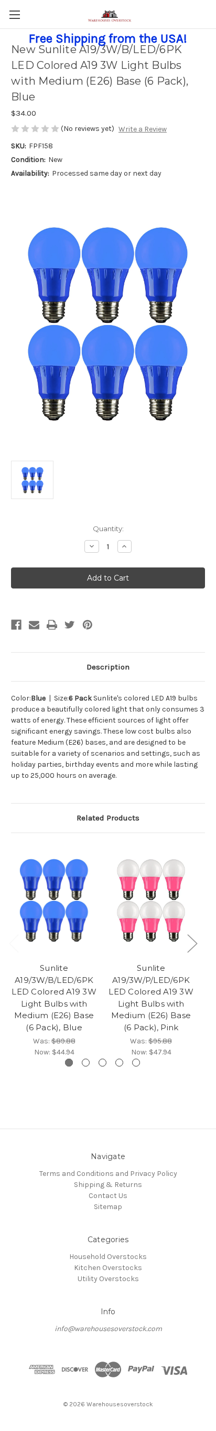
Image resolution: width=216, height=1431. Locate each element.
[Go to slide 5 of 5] (136, 1063)
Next (191, 943)
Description (108, 667)
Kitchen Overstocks (108, 1267)
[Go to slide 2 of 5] (86, 1063)
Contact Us (108, 1195)
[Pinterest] (87, 624)
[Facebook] (16, 624)
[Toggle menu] (14, 14)
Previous (13, 943)
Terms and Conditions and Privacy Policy (108, 1173)
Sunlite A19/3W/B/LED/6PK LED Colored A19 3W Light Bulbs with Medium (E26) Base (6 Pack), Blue (54, 997)
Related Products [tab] (108, 818)
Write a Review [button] (142, 129)
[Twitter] (69, 624)
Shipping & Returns (108, 1184)
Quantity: (108, 528)
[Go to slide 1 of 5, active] (69, 1063)
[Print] (52, 624)
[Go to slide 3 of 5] (102, 1063)
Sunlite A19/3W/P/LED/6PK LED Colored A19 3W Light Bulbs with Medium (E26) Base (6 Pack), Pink (151, 997)
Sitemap (108, 1206)
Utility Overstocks (108, 1278)
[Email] (34, 624)
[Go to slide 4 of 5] (119, 1063)
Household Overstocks (108, 1256)
